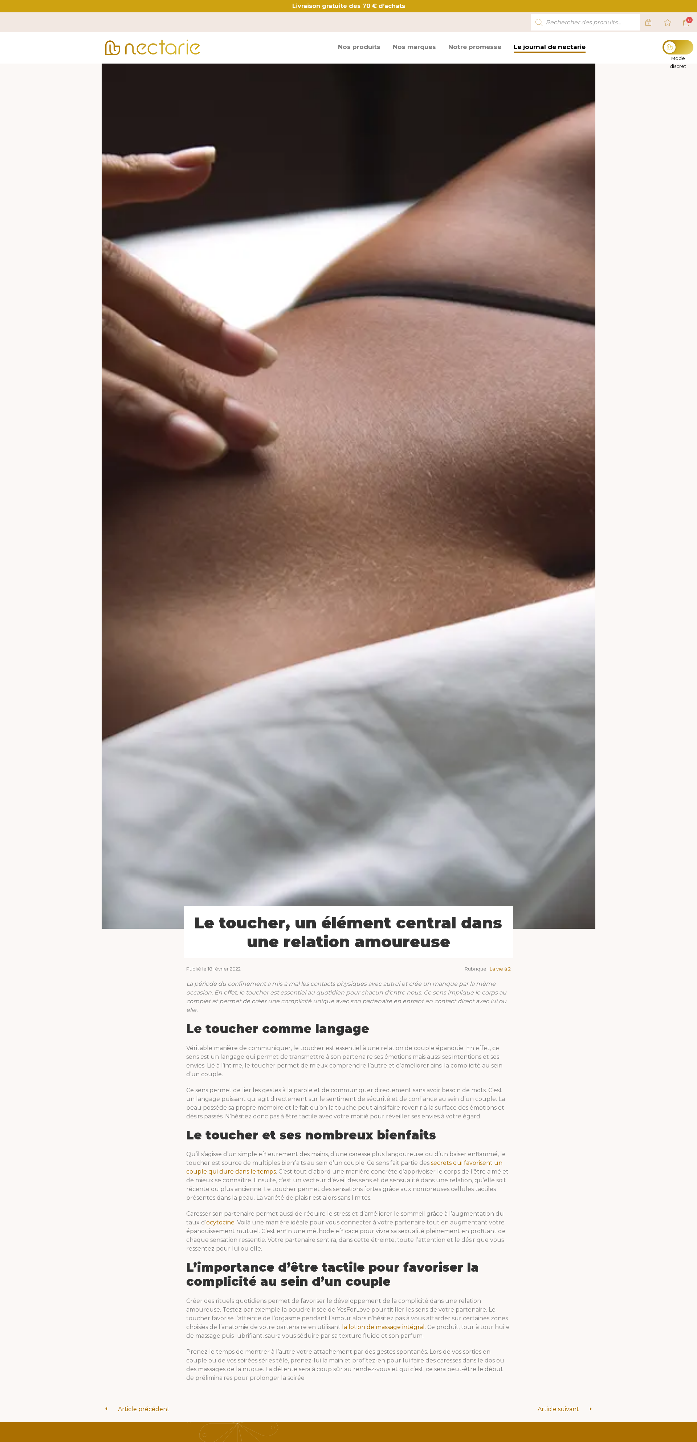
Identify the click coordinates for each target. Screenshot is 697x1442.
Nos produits (359, 46)
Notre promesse (474, 46)
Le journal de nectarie (550, 46)
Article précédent (144, 1409)
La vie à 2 (500, 969)
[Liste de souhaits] (667, 22)
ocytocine (220, 1222)
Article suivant (558, 1409)
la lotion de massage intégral (383, 1327)
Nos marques (414, 46)
